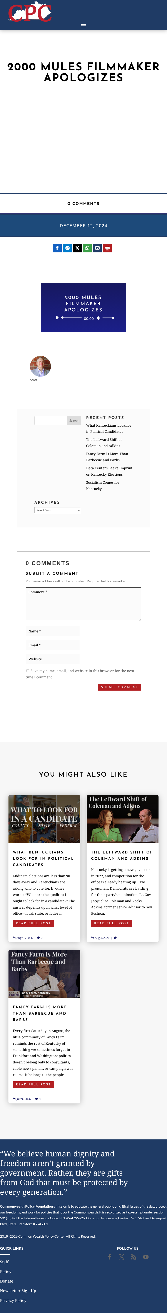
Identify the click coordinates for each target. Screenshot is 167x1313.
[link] (30, 20)
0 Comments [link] (83, 203)
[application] (83, 318)
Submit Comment (119, 687)
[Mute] (98, 318)
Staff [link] (4, 1261)
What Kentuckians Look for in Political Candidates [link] (44, 868)
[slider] (107, 318)
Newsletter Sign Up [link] (18, 1290)
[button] (83, 25)
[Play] (57, 317)
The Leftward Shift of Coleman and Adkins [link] (123, 868)
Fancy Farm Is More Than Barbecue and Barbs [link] (44, 1026)
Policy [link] (5, 1271)
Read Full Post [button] (33, 923)
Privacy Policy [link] (13, 1300)
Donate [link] (6, 1281)
